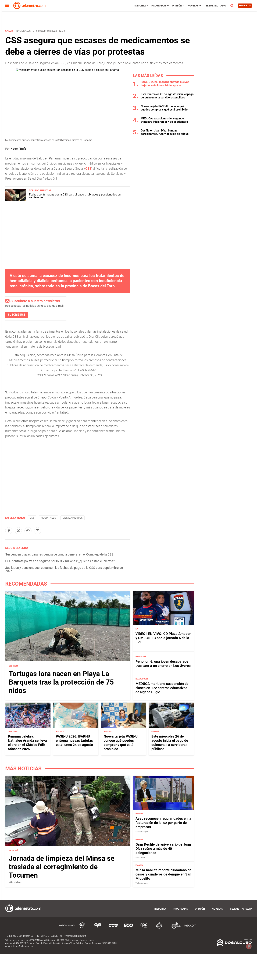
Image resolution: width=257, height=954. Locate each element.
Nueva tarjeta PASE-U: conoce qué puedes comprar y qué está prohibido (164, 108)
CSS (32, 517)
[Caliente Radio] (159, 928)
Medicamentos (72, 517)
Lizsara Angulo (141, 832)
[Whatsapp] (28, 530)
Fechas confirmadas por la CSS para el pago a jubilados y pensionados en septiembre (75, 196)
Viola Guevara (141, 883)
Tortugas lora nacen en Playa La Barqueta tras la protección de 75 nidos (61, 682)
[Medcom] (190, 928)
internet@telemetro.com (22, 946)
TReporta (139, 5)
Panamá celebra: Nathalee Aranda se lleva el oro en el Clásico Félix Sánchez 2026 (27, 742)
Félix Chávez (15, 882)
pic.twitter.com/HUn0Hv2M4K (75, 370)
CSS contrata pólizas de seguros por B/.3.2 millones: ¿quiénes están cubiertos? (60, 561)
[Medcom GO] (67, 928)
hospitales (48, 517)
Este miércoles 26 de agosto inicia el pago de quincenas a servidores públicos (167, 95)
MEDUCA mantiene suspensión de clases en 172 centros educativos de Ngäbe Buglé (161, 688)
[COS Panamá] (113, 928)
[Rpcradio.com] (144, 928)
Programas (158, 5)
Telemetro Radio (215, 5)
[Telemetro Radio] (174, 928)
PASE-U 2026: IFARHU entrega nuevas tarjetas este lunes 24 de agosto (165, 83)
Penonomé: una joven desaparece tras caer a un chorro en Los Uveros (163, 663)
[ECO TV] (128, 928)
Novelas (193, 5)
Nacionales (23, 30)
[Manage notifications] (249, 946)
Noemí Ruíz (18, 148)
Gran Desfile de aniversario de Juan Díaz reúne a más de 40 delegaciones (163, 848)
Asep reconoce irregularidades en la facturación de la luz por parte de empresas (163, 822)
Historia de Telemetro (49, 936)
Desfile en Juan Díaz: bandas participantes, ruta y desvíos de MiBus (164, 132)
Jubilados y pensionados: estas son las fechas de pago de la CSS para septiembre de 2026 (64, 569)
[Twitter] (18, 530)
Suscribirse (16, 314)
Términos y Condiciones (19, 936)
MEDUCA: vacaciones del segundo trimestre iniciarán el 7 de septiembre (164, 120)
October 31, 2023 (90, 375)
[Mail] (37, 530)
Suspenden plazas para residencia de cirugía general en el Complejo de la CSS (59, 554)
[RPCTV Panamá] (82, 928)
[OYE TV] (97, 928)
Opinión (177, 5)
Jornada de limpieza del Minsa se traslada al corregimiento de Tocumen (62, 866)
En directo (245, 5)
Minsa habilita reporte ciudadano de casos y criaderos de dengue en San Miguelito (163, 874)
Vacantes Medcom (75, 936)
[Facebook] (8, 530)
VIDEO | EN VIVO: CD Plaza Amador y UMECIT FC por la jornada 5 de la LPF (163, 638)
